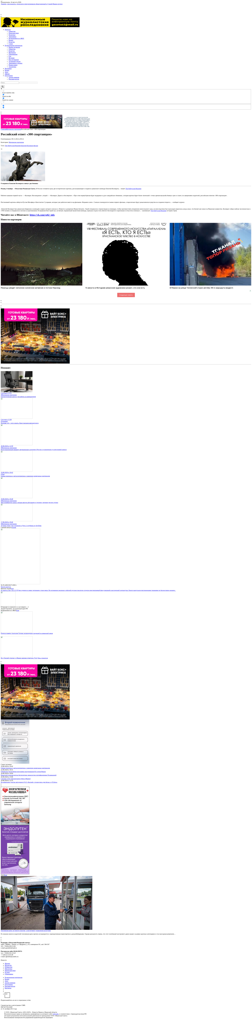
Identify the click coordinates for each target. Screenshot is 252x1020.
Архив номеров (14, 77)
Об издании (9, 75)
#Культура (8, 965)
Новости (8, 29)
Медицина (12, 52)
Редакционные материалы (13, 45)
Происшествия (14, 33)
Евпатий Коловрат (27, 146)
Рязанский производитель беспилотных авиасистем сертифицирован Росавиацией (28, 775)
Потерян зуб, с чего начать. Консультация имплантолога (20, 423)
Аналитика (12, 67)
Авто (6, 72)
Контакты (8, 988)
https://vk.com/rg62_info (42, 215)
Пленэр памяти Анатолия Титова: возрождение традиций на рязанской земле (27, 633)
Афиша (7, 74)
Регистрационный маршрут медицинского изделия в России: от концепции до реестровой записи (34, 449)
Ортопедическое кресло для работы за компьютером (18, 396)
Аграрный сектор (14, 61)
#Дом (2, 474)
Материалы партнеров (16, 142)
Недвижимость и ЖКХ (16, 38)
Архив (14, 527)
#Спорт (7, 972)
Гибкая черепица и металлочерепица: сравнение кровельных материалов (25, 476)
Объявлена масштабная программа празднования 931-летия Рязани (23, 771)
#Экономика (9, 974)
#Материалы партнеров (9, 395)
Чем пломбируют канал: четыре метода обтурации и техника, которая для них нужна (29, 502)
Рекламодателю (14, 79)
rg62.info (56, 1014)
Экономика (12, 36)
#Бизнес (7, 963)
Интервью (8, 68)
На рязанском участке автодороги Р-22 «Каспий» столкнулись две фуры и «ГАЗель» (29, 782)
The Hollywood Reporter (12, 146)
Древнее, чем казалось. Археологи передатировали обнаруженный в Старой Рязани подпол (32, 4)
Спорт (11, 44)
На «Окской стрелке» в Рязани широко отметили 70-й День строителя (24, 658)
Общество (12, 31)
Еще (12, 588)
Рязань (3, 9)
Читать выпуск (6, 587)
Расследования (14, 60)
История (11, 58)
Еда (10, 56)
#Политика (8, 969)
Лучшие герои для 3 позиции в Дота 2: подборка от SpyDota (21, 525)
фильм (36, 146)
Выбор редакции (14, 47)
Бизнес (11, 40)
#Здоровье (4, 421)
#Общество (8, 967)
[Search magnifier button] (3, 86)
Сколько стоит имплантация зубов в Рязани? (16, 779)
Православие (13, 65)
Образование (13, 54)
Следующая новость (126, 295)
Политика (12, 35)
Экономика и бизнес (15, 63)
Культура (12, 42)
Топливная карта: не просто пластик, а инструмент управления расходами (26, 930)
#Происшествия (10, 970)
